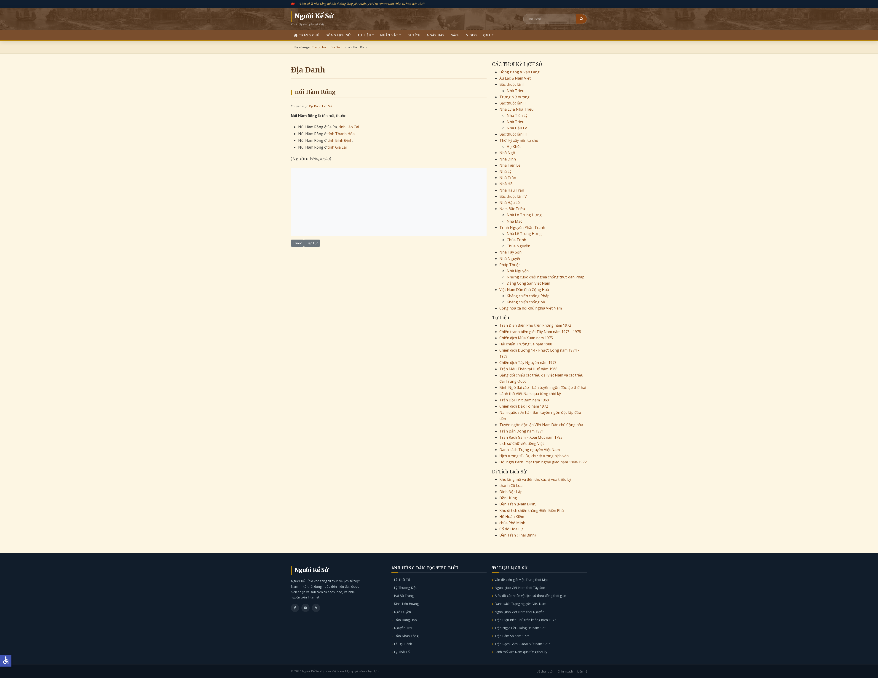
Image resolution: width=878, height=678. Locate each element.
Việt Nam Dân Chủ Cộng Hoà (524, 289)
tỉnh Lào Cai (349, 126)
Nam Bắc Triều (512, 208)
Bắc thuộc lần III (513, 134)
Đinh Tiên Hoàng (406, 603)
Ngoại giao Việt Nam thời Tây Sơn (520, 587)
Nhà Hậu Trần (511, 190)
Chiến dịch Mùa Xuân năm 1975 (526, 337)
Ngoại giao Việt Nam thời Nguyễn (519, 612)
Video (471, 35)
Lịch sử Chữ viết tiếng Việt (521, 443)
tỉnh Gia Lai (337, 147)
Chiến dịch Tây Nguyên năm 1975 (528, 362)
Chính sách (565, 671)
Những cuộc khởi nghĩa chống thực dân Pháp (545, 277)
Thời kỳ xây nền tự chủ (518, 140)
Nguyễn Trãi (403, 628)
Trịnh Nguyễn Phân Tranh (522, 227)
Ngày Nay (435, 35)
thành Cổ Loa (510, 485)
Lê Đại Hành (403, 644)
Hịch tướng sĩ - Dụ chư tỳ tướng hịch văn (534, 455)
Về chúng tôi (545, 671)
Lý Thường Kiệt (405, 587)
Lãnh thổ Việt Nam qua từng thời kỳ (530, 393)
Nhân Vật (389, 35)
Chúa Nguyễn (518, 245)
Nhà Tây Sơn (510, 252)
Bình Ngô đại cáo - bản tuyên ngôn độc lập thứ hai (542, 387)
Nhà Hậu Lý (517, 128)
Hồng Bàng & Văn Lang (519, 72)
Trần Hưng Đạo (405, 620)
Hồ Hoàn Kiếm (511, 516)
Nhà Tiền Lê (509, 165)
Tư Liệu (364, 35)
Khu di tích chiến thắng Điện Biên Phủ (531, 510)
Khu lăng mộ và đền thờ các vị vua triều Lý (535, 479)
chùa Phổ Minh (512, 522)
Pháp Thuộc (509, 264)
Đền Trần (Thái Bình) (517, 535)
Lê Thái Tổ (402, 579)
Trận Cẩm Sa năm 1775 (512, 636)
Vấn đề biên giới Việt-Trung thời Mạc (521, 579)
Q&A (487, 35)
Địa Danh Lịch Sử (320, 106)
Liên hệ (582, 671)
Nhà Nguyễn (510, 258)
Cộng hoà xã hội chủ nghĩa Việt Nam (530, 308)
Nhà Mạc (514, 221)
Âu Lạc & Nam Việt (515, 78)
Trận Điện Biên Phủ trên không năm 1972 (535, 325)
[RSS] (316, 608)
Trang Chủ (309, 35)
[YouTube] (305, 608)
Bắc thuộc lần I (512, 84)
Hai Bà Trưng (404, 595)
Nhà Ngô (507, 152)
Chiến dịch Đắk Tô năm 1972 (523, 406)
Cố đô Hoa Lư (511, 528)
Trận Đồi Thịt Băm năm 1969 (524, 400)
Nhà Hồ (506, 183)
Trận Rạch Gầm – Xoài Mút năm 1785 (530, 437)
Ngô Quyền (402, 612)
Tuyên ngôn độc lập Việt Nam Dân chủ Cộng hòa (541, 424)
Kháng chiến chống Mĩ (526, 301)
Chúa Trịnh (516, 239)
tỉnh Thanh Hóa (341, 133)
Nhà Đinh (507, 159)
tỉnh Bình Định (339, 140)
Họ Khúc (514, 146)
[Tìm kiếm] (581, 19)
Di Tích (413, 35)
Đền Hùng (508, 497)
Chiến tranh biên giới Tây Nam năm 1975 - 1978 (540, 331)
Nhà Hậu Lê (509, 202)
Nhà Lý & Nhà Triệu (516, 109)
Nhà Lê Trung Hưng (524, 214)
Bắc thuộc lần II (512, 103)
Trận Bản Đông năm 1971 (521, 431)
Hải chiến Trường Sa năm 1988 (525, 344)
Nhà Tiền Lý (517, 115)
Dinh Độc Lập (510, 491)
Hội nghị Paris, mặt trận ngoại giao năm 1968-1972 (543, 461)
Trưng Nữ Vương (514, 96)
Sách (455, 35)
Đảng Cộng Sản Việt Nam (528, 283)
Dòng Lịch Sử (338, 35)
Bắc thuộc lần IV (513, 196)
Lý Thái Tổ (402, 652)
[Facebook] (295, 608)
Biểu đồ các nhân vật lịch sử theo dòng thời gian (530, 595)
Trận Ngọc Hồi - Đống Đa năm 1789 (521, 628)
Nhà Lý (505, 171)
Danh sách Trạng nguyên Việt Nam (529, 449)
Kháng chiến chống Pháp (528, 295)
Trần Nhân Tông (406, 636)
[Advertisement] (389, 202)
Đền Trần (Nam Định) (517, 504)
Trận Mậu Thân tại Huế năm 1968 (528, 368)
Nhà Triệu (515, 90)
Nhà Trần (507, 177)
